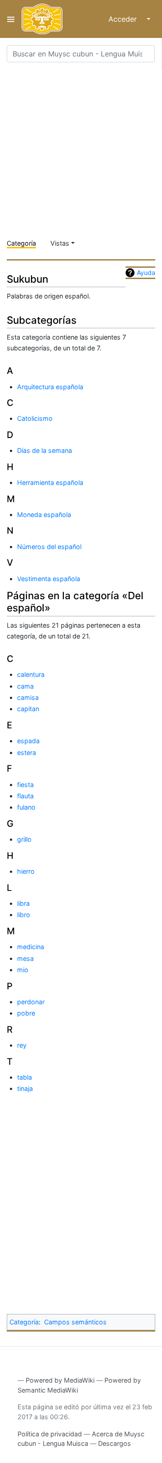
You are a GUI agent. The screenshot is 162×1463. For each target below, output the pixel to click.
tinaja (25, 1088)
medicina (30, 946)
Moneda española (44, 514)
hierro (26, 871)
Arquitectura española (50, 387)
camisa (28, 697)
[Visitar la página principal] (42, 19)
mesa (25, 958)
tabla (24, 1077)
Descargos (114, 1443)
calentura (31, 674)
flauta (25, 796)
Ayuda (146, 272)
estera (26, 752)
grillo (24, 839)
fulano (26, 807)
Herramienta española (50, 482)
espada (28, 741)
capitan (28, 709)
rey (22, 1045)
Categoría (21, 243)
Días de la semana (44, 450)
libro (23, 914)
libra (23, 903)
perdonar (31, 1002)
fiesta (25, 784)
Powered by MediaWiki (60, 1380)
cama (25, 686)
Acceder (122, 18)
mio (22, 970)
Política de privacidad (50, 1434)
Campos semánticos (75, 1322)
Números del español (49, 546)
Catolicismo (35, 418)
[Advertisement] (81, 151)
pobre (26, 1013)
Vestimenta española (48, 578)
